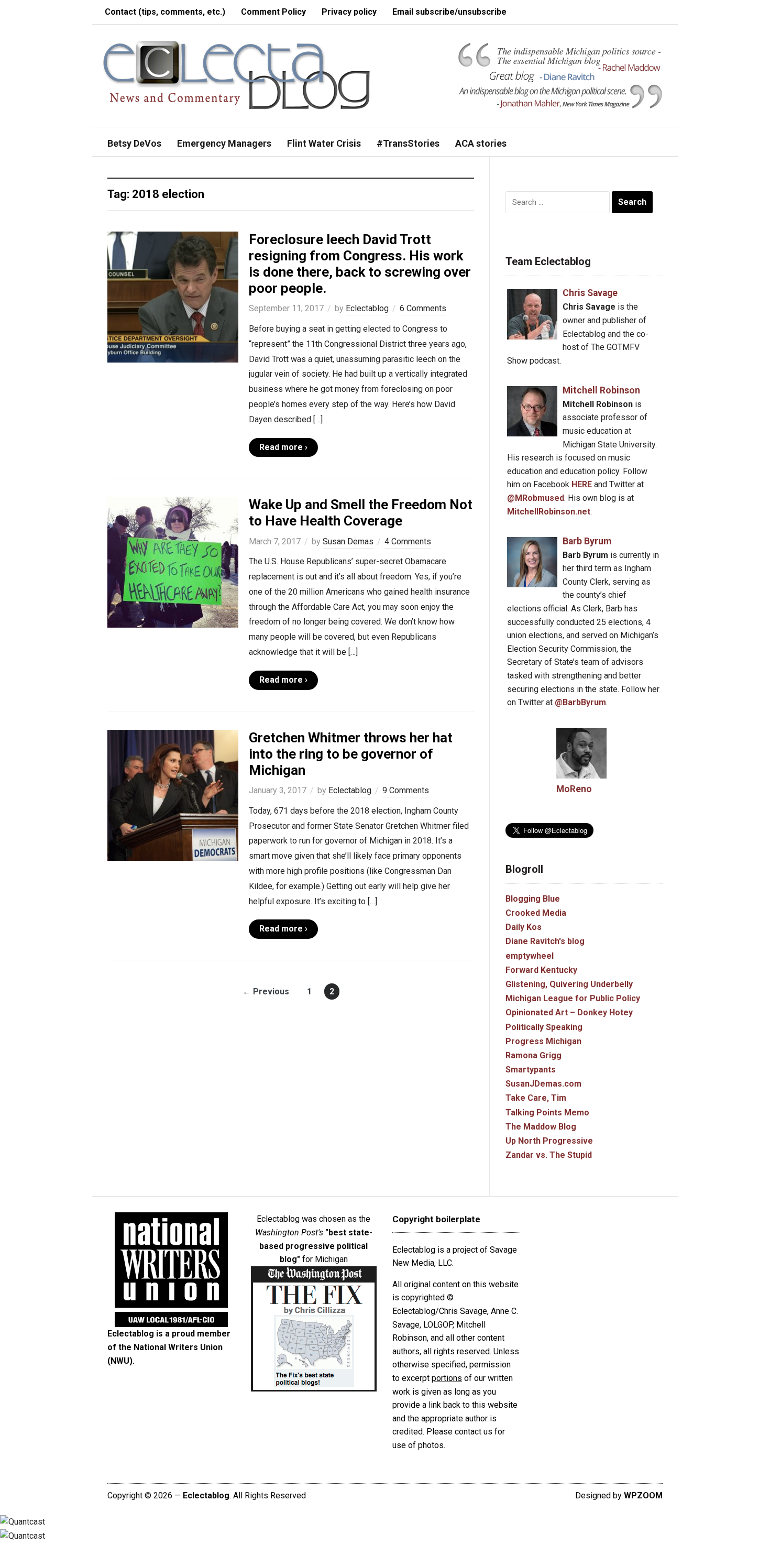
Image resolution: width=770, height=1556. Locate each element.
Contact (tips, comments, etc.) (165, 12)
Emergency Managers (224, 143)
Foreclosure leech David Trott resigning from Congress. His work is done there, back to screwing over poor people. (360, 264)
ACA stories (481, 143)
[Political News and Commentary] (236, 75)
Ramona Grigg (533, 1055)
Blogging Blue (532, 899)
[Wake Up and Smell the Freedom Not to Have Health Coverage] (172, 562)
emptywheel (529, 956)
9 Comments (405, 790)
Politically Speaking (543, 1027)
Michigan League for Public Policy (572, 998)
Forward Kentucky (541, 970)
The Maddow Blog (540, 1127)
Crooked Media (535, 913)
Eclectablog (367, 308)
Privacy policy (349, 12)
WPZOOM (643, 1495)
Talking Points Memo (547, 1112)
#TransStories (408, 143)
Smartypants (530, 1070)
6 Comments (423, 308)
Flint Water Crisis (324, 143)
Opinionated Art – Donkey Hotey (569, 1012)
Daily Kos (523, 927)
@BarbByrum (580, 702)
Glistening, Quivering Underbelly (569, 984)
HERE (581, 484)
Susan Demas (348, 541)
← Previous (266, 991)
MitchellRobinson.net (548, 512)
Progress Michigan (543, 1041)
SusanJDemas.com (543, 1084)
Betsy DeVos (134, 143)
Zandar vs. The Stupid (548, 1155)
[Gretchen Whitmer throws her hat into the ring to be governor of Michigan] (172, 794)
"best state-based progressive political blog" (315, 1246)
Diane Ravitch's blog (545, 941)
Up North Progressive (549, 1141)
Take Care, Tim (535, 1098)
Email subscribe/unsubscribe (449, 12)
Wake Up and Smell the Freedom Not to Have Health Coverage (360, 513)
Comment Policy (273, 12)
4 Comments (407, 541)
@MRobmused (535, 498)
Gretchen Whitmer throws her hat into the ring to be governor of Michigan (351, 754)
